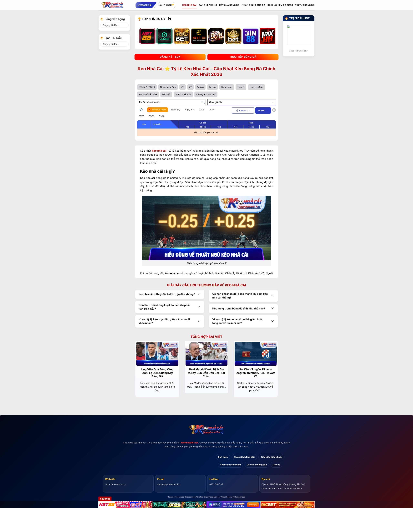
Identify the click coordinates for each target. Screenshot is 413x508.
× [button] (258, 202)
